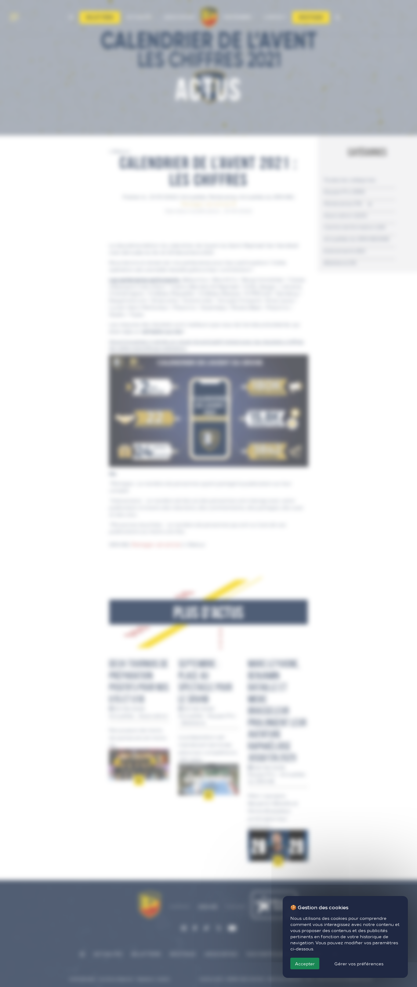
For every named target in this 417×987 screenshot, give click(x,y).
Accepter (305, 963)
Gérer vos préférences (358, 963)
